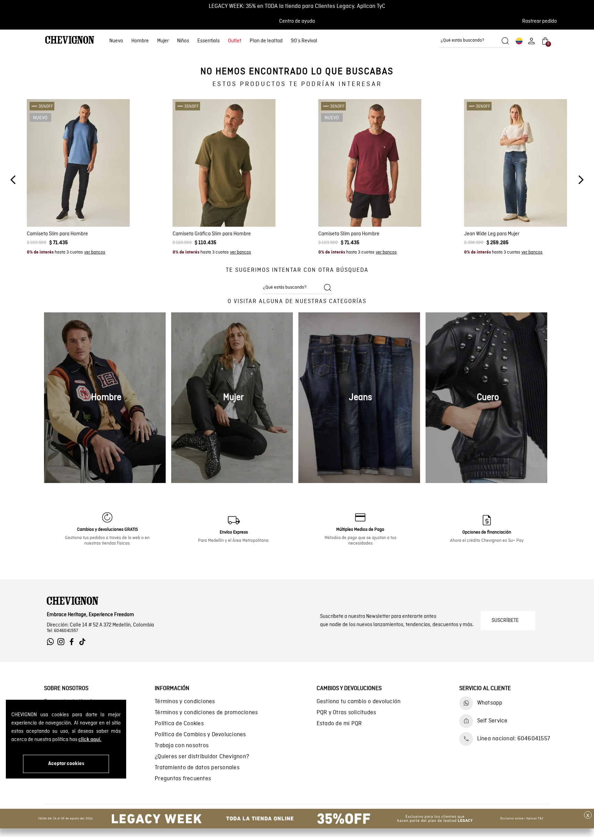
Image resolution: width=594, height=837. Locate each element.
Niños (183, 40)
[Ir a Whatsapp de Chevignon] (52, 641)
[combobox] (474, 40)
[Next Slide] (580, 179)
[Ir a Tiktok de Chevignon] (84, 641)
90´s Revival (304, 40)
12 (534, 207)
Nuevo (116, 40)
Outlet (234, 40)
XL (92, 207)
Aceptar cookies (66, 763)
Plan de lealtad (266, 40)
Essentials (208, 40)
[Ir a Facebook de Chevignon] (73, 641)
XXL (104, 207)
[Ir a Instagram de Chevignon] (62, 641)
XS (51, 207)
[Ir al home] (70, 40)
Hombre (140, 40)
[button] (541, 21)
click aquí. (89, 739)
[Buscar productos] (505, 40)
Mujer (163, 40)
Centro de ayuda (297, 21)
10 (523, 207)
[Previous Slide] (13, 179)
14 (546, 207)
